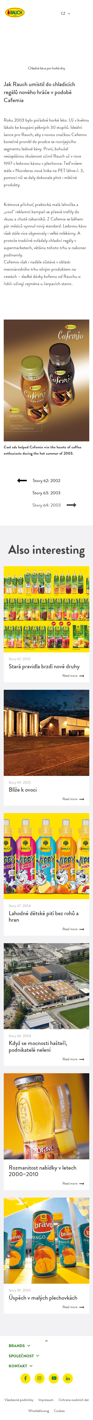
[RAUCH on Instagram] (39, 1378)
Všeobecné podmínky (18, 1399)
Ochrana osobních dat (74, 1399)
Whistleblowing (38, 1410)
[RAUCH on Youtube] (54, 1378)
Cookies (59, 1410)
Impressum (46, 1399)
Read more (70, 675)
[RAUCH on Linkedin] (68, 1378)
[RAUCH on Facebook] (25, 1378)
